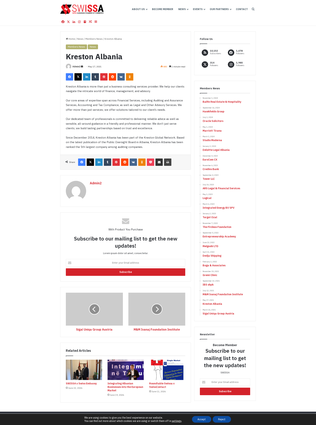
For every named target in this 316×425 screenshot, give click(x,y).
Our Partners (219, 9)
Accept (202, 419)
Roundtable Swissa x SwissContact (162, 385)
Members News (94, 38)
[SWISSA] (82, 9)
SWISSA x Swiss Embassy (81, 383)
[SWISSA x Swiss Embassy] (84, 370)
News (80, 38)
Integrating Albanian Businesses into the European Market (125, 387)
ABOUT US (138, 9)
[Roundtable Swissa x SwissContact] (167, 370)
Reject (221, 419)
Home (71, 38)
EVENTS (198, 9)
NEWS (182, 9)
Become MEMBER (162, 9)
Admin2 (76, 66)
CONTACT (242, 9)
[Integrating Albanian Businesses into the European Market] (126, 370)
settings (176, 421)
